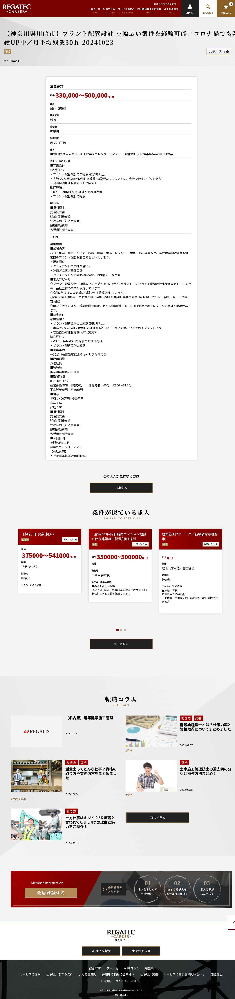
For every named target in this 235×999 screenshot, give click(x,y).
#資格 (129, 750)
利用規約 (106, 981)
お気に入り (30, 544)
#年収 (14, 799)
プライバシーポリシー (128, 981)
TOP (6, 61)
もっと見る (121, 644)
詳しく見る (157, 818)
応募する (121, 488)
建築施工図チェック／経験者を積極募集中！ (82, 536)
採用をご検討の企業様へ (166, 3)
